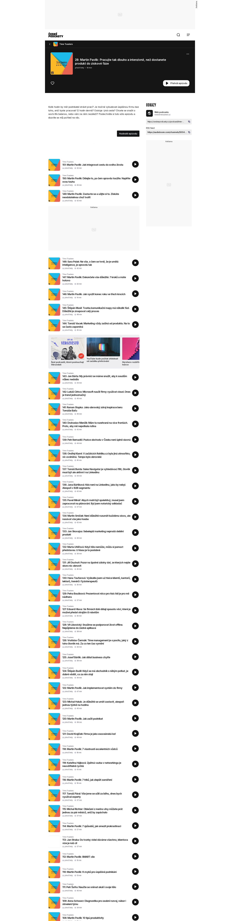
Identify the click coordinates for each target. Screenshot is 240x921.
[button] (178, 34)
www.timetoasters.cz (162, 115)
